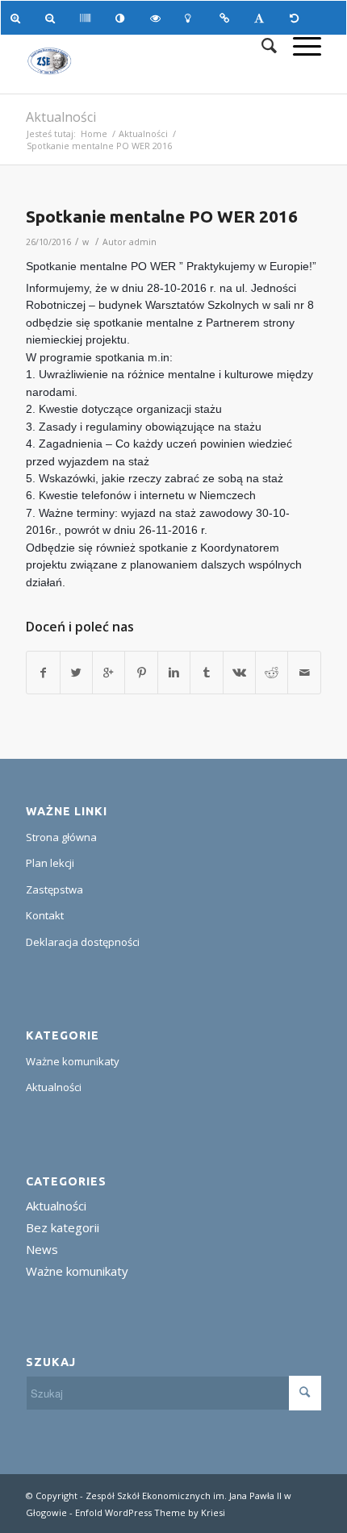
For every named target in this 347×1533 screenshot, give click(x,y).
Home (94, 133)
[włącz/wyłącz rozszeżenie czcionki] (262, 17)
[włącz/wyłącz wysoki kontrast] (123, 17)
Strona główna (61, 837)
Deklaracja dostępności (83, 942)
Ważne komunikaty (72, 1061)
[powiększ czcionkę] (18, 17)
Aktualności (61, 117)
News (42, 1249)
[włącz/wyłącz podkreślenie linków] (227, 17)
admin (143, 242)
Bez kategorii (62, 1227)
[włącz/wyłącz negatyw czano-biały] (157, 17)
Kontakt (45, 915)
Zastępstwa (54, 889)
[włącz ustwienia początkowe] (297, 17)
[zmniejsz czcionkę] (53, 17)
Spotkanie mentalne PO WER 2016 (162, 216)
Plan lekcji (50, 863)
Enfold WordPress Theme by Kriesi (150, 1512)
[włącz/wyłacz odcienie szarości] (87, 17)
